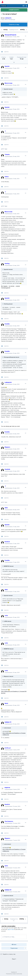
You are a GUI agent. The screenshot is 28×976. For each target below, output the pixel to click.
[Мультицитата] (2, 52)
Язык (13, 959)
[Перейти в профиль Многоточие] (2, 84)
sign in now (11, 929)
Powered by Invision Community (14, 973)
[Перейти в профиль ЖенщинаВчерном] (2, 36)
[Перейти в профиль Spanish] (2, 67)
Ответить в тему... (9, 937)
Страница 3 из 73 (14, 29)
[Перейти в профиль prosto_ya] (2, 749)
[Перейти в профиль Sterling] (2, 264)
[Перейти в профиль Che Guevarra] (2, 822)
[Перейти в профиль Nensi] (2, 704)
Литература (11, 19)
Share (14, 944)
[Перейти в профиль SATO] (2, 867)
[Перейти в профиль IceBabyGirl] (2, 383)
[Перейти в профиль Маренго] (2, 448)
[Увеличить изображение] (13, 73)
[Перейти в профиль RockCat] (2, 542)
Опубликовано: (12, 36)
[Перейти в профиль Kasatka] (2, 325)
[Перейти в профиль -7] (2, 132)
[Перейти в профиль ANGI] (2, 508)
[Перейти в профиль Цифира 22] (2, 723)
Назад (5, 29)
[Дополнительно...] (25, 36)
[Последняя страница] (26, 30)
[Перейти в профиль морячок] (2, 788)
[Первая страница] (2, 30)
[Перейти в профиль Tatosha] (2, 155)
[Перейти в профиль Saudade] (2, 470)
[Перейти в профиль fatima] (2, 177)
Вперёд (22, 29)
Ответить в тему (14, 24)
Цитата (6, 51)
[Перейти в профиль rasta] (2, 616)
